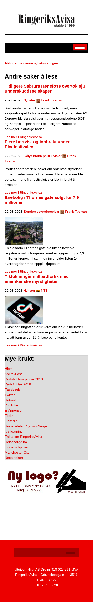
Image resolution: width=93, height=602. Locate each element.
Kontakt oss (13, 374)
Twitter (10, 395)
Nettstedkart (14, 457)
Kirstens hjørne (16, 447)
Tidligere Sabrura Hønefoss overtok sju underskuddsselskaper (45, 89)
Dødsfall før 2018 (18, 384)
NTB (44, 290)
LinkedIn (11, 421)
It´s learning (14, 431)
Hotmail (10, 400)
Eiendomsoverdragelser (41, 211)
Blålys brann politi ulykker (42, 156)
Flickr (9, 416)
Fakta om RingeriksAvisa (23, 437)
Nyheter (29, 100)
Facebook (12, 389)
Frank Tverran (52, 100)
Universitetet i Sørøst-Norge (26, 426)
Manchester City (17, 452)
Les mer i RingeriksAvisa (23, 137)
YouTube (11, 405)
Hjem (9, 368)
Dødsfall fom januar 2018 (24, 379)
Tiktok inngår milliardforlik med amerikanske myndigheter (37, 279)
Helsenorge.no (16, 442)
